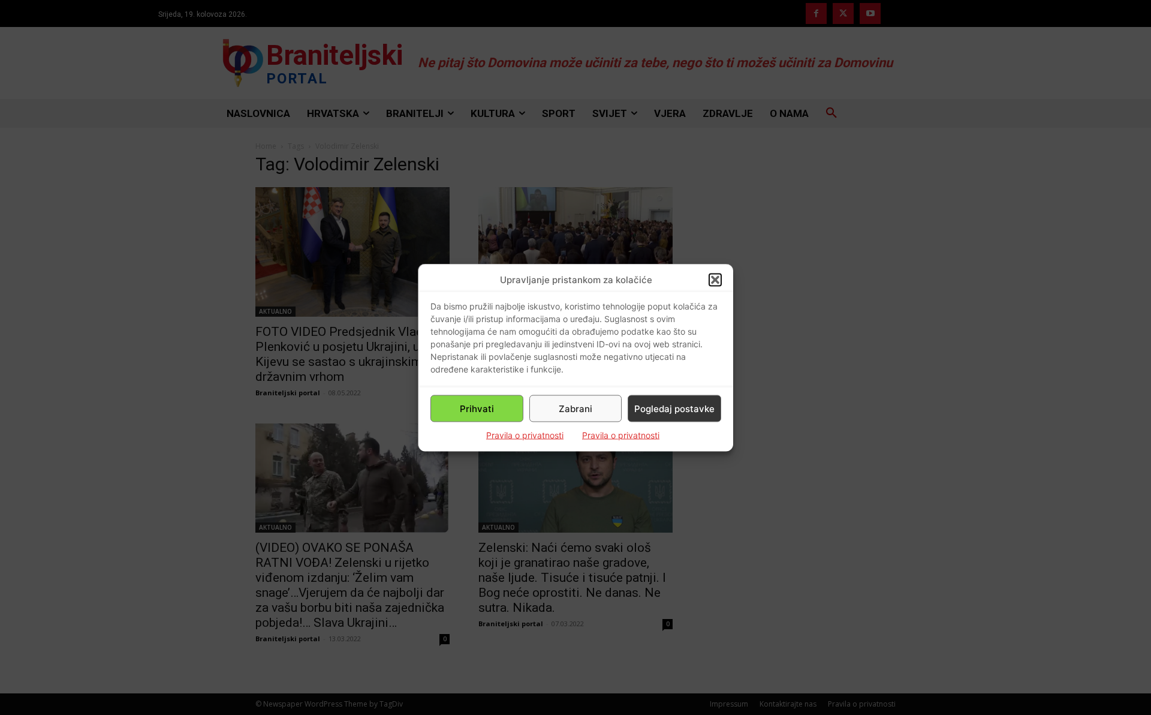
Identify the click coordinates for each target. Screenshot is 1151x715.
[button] (715, 280)
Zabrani (575, 408)
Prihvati (477, 408)
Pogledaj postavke (674, 408)
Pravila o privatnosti (525, 435)
